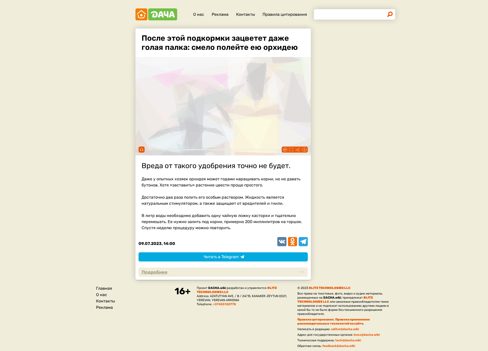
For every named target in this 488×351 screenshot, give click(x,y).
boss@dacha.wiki (367, 335)
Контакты (245, 14)
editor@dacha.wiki (345, 329)
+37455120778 (224, 304)
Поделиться (298, 150)
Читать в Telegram (221, 256)
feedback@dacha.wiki (338, 346)
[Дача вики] (156, 14)
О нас (198, 14)
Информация (304, 150)
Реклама (220, 14)
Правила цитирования (285, 14)
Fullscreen (291, 150)
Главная (104, 288)
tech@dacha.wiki (348, 340)
